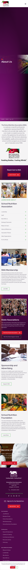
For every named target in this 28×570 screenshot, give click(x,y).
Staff (2, 215)
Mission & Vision (5, 225)
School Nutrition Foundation (10, 524)
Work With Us (4, 218)
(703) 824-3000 (15, 490)
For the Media (4, 239)
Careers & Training (7, 534)
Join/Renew (6, 513)
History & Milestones (6, 229)
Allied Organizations (6, 236)
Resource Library (7, 539)
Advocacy (5, 542)
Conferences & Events (8, 537)
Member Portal (6, 516)
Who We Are (6, 555)
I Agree (12, 567)
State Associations (8, 519)
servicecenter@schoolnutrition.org (14, 493)
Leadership (4, 212)
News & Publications (8, 532)
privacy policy (13, 565)
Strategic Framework (6, 222)
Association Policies (6, 232)
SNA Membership (7, 521)
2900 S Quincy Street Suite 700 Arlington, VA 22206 (14, 485)
